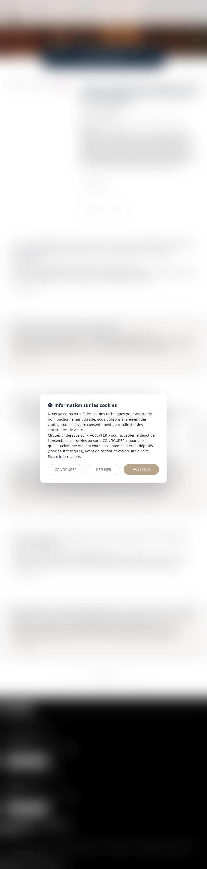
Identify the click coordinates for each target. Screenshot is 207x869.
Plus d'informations (64, 456)
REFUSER (103, 469)
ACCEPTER (141, 469)
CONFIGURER (66, 469)
